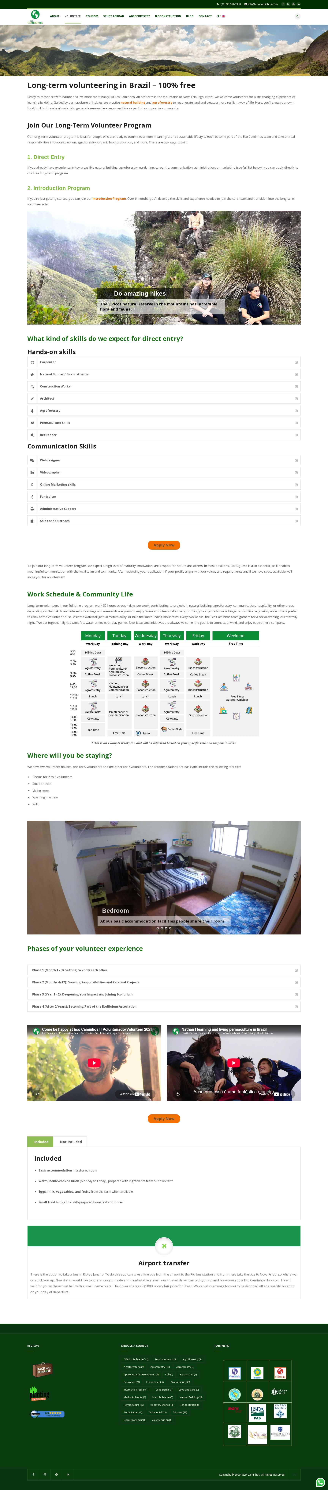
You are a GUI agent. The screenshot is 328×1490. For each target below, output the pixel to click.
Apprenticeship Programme (141, 1374)
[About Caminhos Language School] (235, 1373)
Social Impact (133, 1412)
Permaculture (134, 1404)
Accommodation (165, 1359)
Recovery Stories (162, 1404)
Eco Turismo (188, 1374)
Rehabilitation (189, 1404)
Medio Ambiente (135, 1397)
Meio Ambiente (162, 1397)
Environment (155, 1382)
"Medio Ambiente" (136, 1359)
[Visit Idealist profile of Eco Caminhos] (257, 1373)
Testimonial (157, 1412)
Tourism (180, 1412)
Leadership (164, 1389)
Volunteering (161, 1420)
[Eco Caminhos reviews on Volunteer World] (280, 1391)
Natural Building (191, 1397)
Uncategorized (134, 1420)
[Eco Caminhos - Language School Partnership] (39, 1393)
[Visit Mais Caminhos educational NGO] (280, 1373)
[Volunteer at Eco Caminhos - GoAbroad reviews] (46, 1414)
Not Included (71, 1141)
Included (41, 1141)
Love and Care (189, 1389)
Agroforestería (134, 1367)
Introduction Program (109, 198)
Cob (169, 1374)
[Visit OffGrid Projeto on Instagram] (257, 1394)
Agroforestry (160, 1367)
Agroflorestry (192, 1359)
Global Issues (180, 1382)
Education (132, 1382)
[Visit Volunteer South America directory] (235, 1394)
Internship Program (136, 1389)
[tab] (164, 362)
